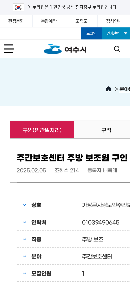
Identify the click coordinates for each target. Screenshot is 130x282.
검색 (117, 49)
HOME (109, 89)
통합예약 (49, 21)
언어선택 (112, 33)
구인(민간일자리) (36, 129)
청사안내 (114, 21)
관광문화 (16, 21)
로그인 (91, 33)
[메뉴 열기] (13, 49)
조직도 (81, 21)
